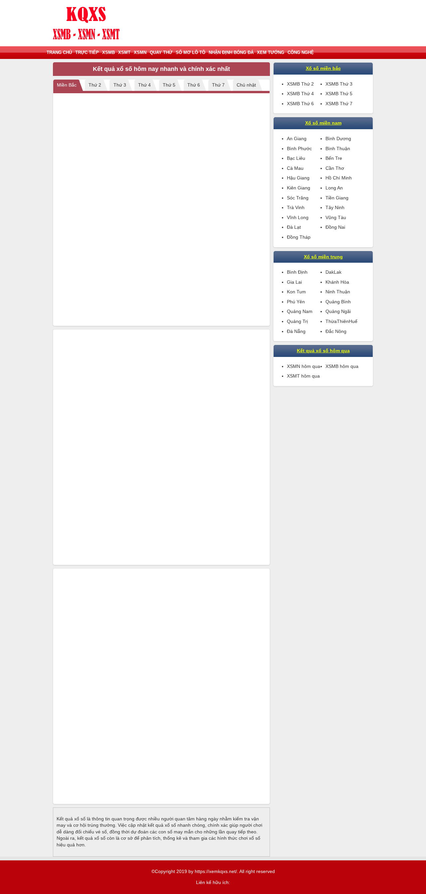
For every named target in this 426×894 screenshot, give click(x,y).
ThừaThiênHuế (341, 321)
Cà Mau (295, 168)
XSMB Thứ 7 (338, 103)
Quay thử (161, 52)
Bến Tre (333, 158)
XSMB (108, 52)
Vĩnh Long (298, 217)
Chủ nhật (246, 85)
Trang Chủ (59, 52)
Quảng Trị (297, 321)
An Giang (297, 138)
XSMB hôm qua (341, 366)
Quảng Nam (300, 311)
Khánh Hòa (337, 282)
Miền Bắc (67, 85)
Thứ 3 (119, 85)
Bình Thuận (337, 148)
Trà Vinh (296, 207)
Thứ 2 (95, 85)
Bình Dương (338, 138)
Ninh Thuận (337, 291)
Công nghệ (301, 52)
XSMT (124, 52)
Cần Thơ (334, 168)
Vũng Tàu (335, 217)
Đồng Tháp (299, 237)
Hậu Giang (298, 177)
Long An (334, 187)
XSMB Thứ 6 (300, 103)
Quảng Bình (338, 301)
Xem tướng (270, 52)
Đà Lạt (294, 227)
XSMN (140, 52)
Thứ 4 (144, 85)
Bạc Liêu (296, 158)
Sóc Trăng (298, 197)
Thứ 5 (169, 85)
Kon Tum (296, 291)
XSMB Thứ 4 (300, 93)
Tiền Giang (336, 197)
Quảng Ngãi (338, 311)
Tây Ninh (334, 207)
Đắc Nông (335, 331)
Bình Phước (299, 148)
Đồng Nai (335, 227)
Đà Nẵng (296, 331)
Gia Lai (294, 282)
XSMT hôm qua (303, 376)
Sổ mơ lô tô (190, 52)
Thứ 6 (193, 85)
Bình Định (297, 272)
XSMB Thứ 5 (338, 93)
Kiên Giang (298, 187)
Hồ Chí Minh (338, 177)
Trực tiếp (87, 52)
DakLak (333, 272)
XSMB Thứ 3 (338, 84)
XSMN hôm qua (303, 366)
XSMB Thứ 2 (300, 84)
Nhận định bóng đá (231, 52)
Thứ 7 (218, 85)
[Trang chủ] (86, 23)
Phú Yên (296, 301)
